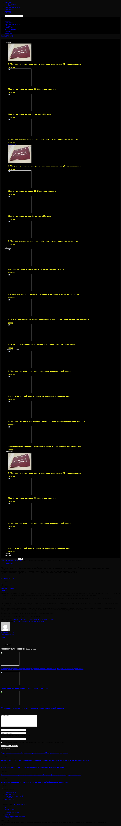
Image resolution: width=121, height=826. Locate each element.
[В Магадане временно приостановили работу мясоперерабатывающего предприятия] (19, 135)
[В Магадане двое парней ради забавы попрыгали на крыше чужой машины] (19, 367)
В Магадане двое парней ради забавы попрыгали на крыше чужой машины (39, 371)
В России (8, 6)
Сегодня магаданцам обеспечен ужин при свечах (28, 621)
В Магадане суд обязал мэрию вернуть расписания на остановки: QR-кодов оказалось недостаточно (42, 669)
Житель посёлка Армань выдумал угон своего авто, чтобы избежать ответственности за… (45, 446)
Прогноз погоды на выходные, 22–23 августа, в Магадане (32, 89)
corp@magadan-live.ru (20, 804)
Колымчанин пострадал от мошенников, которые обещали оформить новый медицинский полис (41, 775)
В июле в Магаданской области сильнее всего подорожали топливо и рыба (39, 396)
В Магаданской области (12, 7)
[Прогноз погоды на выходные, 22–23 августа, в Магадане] (19, 85)
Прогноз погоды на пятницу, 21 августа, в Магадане (29, 114)
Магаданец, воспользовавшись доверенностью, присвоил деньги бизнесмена (32, 767)
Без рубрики (9, 799)
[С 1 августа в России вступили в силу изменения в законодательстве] (19, 265)
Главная (7, 21)
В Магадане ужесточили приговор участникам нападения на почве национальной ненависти (46, 421)
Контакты (8, 11)
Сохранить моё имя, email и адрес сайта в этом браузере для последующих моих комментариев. (34, 742)
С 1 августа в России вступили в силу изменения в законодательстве (36, 269)
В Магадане (8, 2)
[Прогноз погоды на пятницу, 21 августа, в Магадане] (19, 110)
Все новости (9, 9)
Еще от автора (31, 649)
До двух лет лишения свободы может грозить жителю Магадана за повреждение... (34, 753)
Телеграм (7, 807)
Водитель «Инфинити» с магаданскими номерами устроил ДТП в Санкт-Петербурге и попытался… (49, 319)
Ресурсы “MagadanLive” (12, 29)
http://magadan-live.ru (7, 634)
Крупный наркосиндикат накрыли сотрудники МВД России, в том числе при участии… (44, 294)
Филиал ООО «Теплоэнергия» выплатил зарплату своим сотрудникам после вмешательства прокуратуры (45, 760)
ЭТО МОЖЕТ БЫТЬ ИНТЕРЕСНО (13, 649)
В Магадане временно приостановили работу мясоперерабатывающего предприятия (43, 139)
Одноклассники (10, 809)
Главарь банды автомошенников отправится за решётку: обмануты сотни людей (41, 344)
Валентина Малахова (7, 578)
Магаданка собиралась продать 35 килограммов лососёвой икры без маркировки (34, 782)
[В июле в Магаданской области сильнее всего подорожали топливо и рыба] (19, 392)
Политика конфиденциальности (15, 816)
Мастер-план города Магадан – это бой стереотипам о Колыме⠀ (34, 619)
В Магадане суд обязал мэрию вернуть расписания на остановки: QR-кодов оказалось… (44, 64)
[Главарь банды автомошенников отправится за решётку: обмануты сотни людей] (19, 341)
